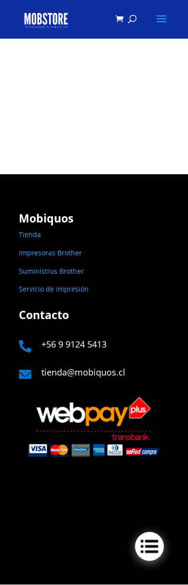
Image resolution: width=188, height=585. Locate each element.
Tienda (30, 234)
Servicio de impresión (54, 288)
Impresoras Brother (50, 252)
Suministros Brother (51, 271)
